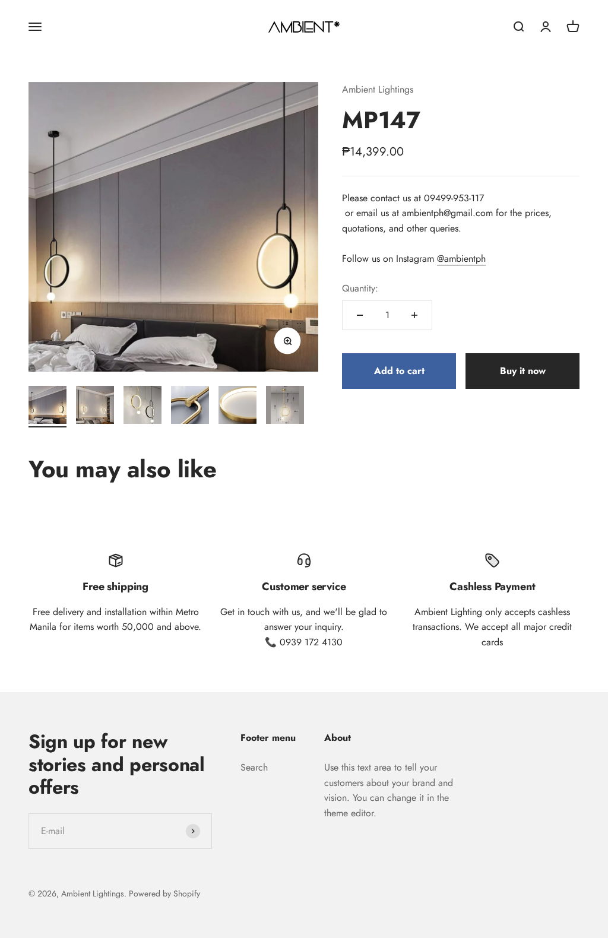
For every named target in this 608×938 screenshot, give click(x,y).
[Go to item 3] (143, 406)
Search (254, 767)
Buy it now (523, 371)
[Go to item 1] (47, 406)
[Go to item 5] (237, 406)
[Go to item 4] (190, 406)
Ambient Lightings (377, 89)
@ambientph (461, 258)
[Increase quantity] (414, 315)
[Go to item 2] (95, 406)
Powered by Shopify (164, 893)
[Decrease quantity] (360, 315)
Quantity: (360, 288)
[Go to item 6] (285, 406)
